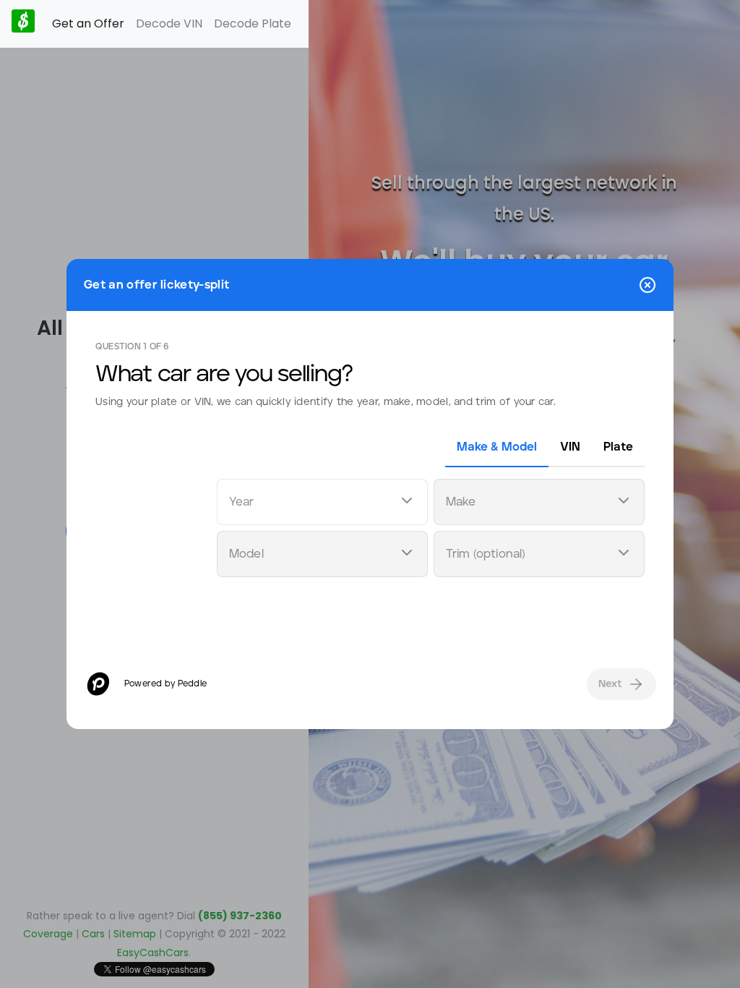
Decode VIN (169, 23)
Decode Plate (252, 23)
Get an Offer (88, 23)
